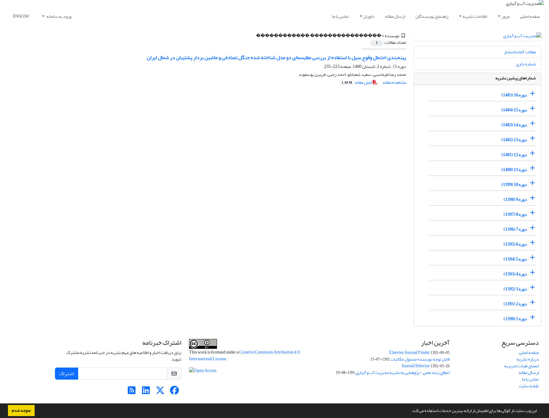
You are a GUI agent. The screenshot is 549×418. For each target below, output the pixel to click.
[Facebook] (174, 392)
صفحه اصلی (530, 16)
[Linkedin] (146, 392)
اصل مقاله (357, 82)
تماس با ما (340, 16)
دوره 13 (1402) (514, 140)
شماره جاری (526, 64)
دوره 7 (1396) (515, 229)
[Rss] (132, 392)
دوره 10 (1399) (514, 184)
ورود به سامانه (58, 16)
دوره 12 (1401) (514, 154)
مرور (506, 16)
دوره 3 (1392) (515, 289)
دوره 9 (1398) (515, 199)
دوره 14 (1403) (514, 125)
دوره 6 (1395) (515, 244)
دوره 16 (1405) (514, 95)
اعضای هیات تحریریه (521, 366)
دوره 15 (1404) (514, 110)
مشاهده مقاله (394, 82)
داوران (368, 16)
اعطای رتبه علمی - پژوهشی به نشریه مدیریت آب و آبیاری (403, 372)
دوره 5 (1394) (515, 259)
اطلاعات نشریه (475, 16)
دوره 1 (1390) (515, 319)
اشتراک (66, 373)
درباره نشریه (528, 359)
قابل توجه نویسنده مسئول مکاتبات (420, 359)
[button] (409, 411)
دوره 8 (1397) (515, 214)
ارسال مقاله (395, 16)
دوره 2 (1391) (515, 304)
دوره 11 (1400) (514, 169)
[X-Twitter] (160, 392)
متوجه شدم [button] (21, 410)
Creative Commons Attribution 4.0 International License (244, 355)
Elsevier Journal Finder (409, 352)
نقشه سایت (529, 386)
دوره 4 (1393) (515, 274)
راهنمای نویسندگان (432, 16)
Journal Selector (416, 366)
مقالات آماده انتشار (520, 52)
